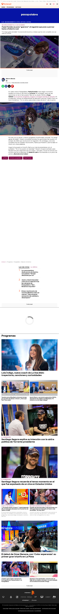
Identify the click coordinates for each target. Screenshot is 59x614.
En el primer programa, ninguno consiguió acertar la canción (34, 96)
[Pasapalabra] (29, 20)
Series (3, 7)
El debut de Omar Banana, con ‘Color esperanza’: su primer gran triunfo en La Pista (28, 555)
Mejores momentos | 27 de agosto (41, 506)
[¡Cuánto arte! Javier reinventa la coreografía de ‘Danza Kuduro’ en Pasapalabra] (15, 569)
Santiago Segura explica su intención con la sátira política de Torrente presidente (27, 440)
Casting (28, 21)
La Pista (5, 158)
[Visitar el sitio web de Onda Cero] (41, 597)
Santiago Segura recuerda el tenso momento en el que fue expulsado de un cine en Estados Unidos (27, 482)
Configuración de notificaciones (26, 610)
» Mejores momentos (25, 261)
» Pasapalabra (16, 261)
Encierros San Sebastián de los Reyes (26, 1)
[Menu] (57, 4)
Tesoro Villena (42, 1)
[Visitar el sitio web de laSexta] (10, 597)
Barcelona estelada (51, 1)
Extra (18, 21)
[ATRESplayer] (54, 4)
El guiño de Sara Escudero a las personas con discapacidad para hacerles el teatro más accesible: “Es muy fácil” (43, 509)
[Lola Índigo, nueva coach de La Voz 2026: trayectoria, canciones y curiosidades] (29, 355)
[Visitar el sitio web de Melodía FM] (54, 597)
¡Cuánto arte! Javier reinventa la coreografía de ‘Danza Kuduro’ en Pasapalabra (11, 580)
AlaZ (2, 21)
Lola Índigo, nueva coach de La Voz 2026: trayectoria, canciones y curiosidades (22, 374)
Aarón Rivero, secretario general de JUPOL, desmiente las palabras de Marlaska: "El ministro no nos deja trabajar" (43, 399)
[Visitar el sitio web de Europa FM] (48, 597)
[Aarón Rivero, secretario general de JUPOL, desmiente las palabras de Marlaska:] (44, 388)
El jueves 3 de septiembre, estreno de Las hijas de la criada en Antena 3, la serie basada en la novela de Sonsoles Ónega (43, 580)
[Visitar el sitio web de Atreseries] (35, 597)
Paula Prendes (28, 158)
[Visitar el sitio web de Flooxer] (34, 600)
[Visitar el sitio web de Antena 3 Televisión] (4, 597)
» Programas (9, 261)
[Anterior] (1, 1)
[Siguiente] (58, 1)
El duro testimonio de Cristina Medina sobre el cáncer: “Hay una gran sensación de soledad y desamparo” (30, 294)
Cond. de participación (35, 608)
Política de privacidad (14, 608)
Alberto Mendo (10, 78)
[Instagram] (7, 81)
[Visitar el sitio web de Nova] (23, 597)
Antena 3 (3, 261)
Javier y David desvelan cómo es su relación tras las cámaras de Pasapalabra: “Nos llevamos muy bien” (30, 283)
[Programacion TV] (50, 4)
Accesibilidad (37, 610)
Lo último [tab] (34, 267)
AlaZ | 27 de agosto (7, 506)
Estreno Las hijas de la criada (9, 1)
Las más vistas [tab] (24, 267)
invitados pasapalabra (15, 158)
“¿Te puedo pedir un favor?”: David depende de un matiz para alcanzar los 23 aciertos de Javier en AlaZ (15, 509)
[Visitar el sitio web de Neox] (17, 597)
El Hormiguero (6, 437)
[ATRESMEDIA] (29, 592)
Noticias (18, 7)
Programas (10, 7)
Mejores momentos (10, 21)
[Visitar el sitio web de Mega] (29, 597)
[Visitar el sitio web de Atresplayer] (26, 600)
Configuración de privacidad (49, 608)
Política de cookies (24, 608)
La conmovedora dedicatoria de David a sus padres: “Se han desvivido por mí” (30, 273)
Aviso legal (5, 608)
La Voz (36, 1)
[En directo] (47, 4)
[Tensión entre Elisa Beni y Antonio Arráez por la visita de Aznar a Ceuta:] (15, 388)
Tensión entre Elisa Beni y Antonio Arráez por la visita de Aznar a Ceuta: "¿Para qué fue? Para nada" (14, 399)
